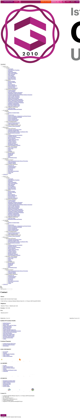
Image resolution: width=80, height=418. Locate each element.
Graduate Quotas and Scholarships (10, 332)
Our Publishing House (12, 157)
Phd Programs (6, 345)
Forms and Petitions (12, 162)
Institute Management (7, 327)
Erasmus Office (6, 385)
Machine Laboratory (12, 143)
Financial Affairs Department (13, 95)
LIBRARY (68, 1)
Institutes (4, 369)
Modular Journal (11, 153)
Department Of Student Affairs (9, 380)
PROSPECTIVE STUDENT (45, 1)
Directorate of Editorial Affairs (14, 104)
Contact (9, 173)
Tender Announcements (7, 356)
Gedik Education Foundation (13, 70)
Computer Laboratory (12, 136)
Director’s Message (7, 328)
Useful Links (10, 172)
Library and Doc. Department (14, 97)
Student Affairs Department (13, 98)
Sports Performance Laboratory (14, 145)
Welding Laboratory (12, 140)
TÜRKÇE (3, 415)
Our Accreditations (11, 76)
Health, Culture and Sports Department (15, 100)
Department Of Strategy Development (15, 101)
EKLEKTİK (10, 154)
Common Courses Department (14, 126)
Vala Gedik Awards (12, 77)
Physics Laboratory (12, 138)
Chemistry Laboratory (12, 141)
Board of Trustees (11, 81)
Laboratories (5, 371)
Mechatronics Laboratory (13, 144)
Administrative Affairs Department (15, 93)
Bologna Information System (8, 335)
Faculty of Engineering (12, 118)
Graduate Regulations (7, 326)
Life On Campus (6, 386)
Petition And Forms (7, 382)
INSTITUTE (54, 1)
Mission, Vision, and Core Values (9, 325)
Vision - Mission (6, 355)
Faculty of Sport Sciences (13, 120)
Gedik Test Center (11, 108)
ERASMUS (16, 1)
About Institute (6, 324)
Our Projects (10, 170)
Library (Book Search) (12, 147)
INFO (61, 1)
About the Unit (11, 165)
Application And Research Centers (10, 370)
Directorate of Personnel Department (15, 99)
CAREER (77, 1)
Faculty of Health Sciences (13, 119)
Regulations (10, 71)
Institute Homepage (7, 323)
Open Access (10, 148)
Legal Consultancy (11, 91)
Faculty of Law (11, 114)
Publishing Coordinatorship (13, 103)
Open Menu (3, 64)
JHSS (9, 156)
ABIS (64, 1)
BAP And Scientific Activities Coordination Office (18, 131)
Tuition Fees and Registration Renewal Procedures (18, 161)
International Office (7, 384)
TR (19, 1)
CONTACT (5, 174)
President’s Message (12, 82)
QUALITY (72, 1)
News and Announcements (13, 171)
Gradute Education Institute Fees (9, 329)
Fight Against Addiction (12, 73)
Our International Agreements (14, 132)
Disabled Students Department (9, 381)
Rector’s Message (11, 84)
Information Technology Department (15, 92)
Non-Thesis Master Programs (9, 344)
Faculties (4, 365)
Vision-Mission (11, 75)
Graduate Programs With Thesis (9, 343)
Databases (10, 150)
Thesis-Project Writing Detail (8, 334)
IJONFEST (10, 155)
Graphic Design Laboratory (13, 139)
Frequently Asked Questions (8, 336)
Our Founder (10, 68)
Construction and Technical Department (16, 102)
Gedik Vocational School (13, 123)
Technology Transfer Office (13, 130)
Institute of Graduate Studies (13, 112)
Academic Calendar (12, 163)
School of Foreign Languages (14, 122)
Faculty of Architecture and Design (15, 117)
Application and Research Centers (14, 129)
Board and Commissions (13, 88)
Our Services (10, 168)
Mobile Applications (12, 79)
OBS (58, 1)
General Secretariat (12, 90)
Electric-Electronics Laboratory (14, 137)
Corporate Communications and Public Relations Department (20, 94)
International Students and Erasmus (15, 109)
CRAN (9, 149)
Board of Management (12, 85)
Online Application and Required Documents (12, 330)
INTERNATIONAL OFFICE (8, 1)
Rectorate (10, 83)
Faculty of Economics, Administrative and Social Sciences (19, 116)
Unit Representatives (12, 166)
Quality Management (12, 72)
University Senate (11, 86)
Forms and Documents (7, 333)
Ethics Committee (11, 74)
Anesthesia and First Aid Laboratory (15, 135)
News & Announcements (8, 337)
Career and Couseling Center (13, 105)
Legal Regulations (11, 167)
